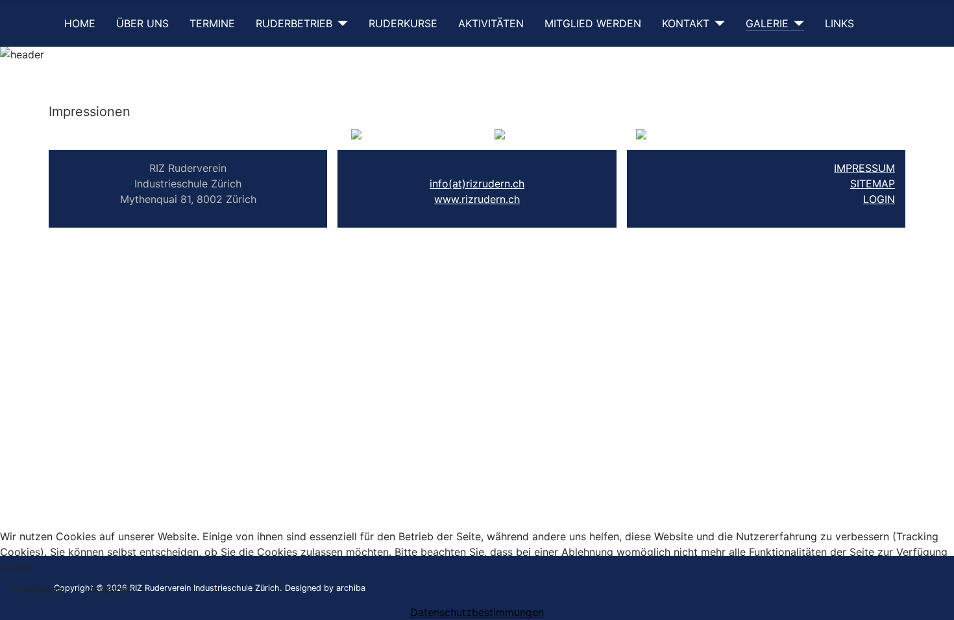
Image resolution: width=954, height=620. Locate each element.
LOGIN (879, 199)
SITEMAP (872, 183)
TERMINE (212, 23)
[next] (632, 136)
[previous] (367, 136)
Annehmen (36, 589)
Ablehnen (110, 589)
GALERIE (767, 23)
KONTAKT (685, 23)
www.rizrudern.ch (477, 199)
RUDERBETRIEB (294, 23)
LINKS (839, 23)
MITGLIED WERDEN (592, 23)
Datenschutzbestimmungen (477, 612)
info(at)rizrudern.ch (477, 183)
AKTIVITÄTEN (491, 23)
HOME (79, 23)
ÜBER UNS (142, 23)
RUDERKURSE (403, 23)
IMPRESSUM (864, 167)
